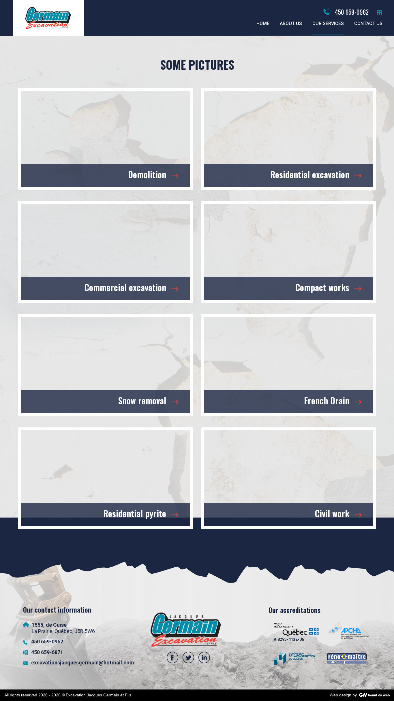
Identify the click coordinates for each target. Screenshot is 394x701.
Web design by (343, 695)
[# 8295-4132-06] (296, 632)
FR (379, 12)
